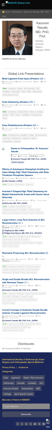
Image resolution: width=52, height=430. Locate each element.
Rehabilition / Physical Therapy (29, 210)
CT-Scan (6, 269)
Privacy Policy (8, 367)
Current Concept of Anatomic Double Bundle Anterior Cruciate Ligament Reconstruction (25, 311)
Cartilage (11, 206)
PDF (37, 81)
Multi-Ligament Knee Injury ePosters (20, 78)
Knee (4, 184)
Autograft (39, 243)
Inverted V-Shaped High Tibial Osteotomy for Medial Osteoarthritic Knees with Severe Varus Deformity (25, 194)
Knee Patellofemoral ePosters (17, 125)
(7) (25, 282)
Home (7, 11)
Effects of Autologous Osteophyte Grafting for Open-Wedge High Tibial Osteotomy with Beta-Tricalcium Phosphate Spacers (25, 172)
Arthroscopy (7, 272)
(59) (31, 101)
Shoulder (21, 383)
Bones (11, 184)
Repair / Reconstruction (10, 246)
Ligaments (12, 236)
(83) (34, 125)
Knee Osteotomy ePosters (15, 101)
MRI (38, 388)
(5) (19, 222)
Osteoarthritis (19, 184)
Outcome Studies (28, 213)
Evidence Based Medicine (11, 213)
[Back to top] (42, 412)
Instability (20, 236)
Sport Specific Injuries (21, 239)
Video (14, 156)
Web (34, 178)
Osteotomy (29, 184)
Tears (27, 293)
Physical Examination (33, 266)
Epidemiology (7, 239)
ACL (22, 330)
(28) (41, 78)
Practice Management (10, 210)
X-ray (29, 206)
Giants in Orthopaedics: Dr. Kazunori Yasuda (29, 150)
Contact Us (23, 367)
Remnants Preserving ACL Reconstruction (23, 252)
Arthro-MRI (6, 297)
